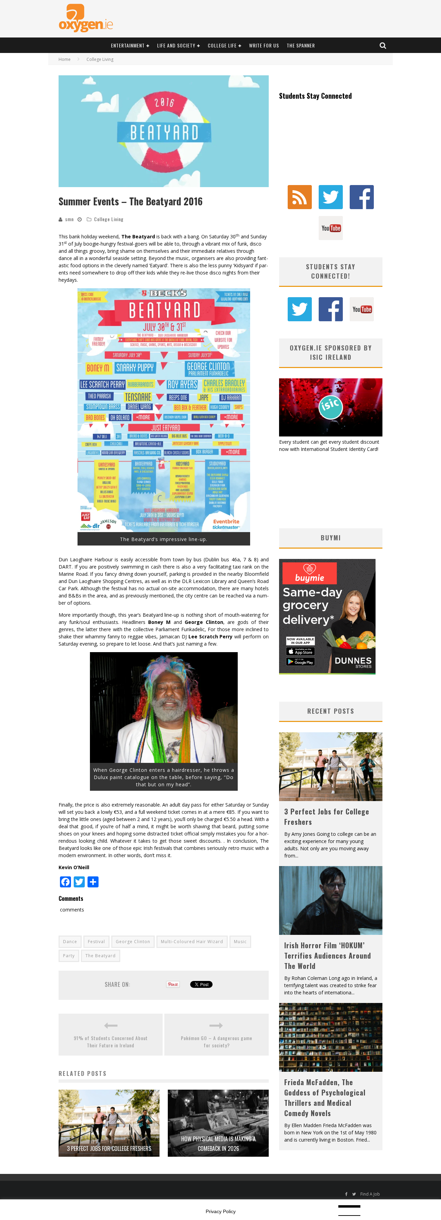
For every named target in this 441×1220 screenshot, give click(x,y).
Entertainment (128, 45)
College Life (222, 45)
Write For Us (264, 45)
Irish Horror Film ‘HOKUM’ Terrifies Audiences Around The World (327, 955)
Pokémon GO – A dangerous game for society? (216, 1041)
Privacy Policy (221, 1211)
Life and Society (176, 45)
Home (65, 59)
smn (69, 219)
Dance (70, 941)
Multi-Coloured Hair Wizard (192, 941)
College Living (109, 219)
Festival (96, 941)
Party (69, 956)
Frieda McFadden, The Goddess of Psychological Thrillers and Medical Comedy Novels (325, 1097)
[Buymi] (327, 672)
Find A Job (370, 1194)
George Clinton (133, 941)
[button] (164, 131)
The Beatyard (100, 956)
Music (240, 941)
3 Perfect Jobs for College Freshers (109, 1148)
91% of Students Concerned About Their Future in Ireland (111, 1041)
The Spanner (301, 45)
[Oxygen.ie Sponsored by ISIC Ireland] (330, 434)
